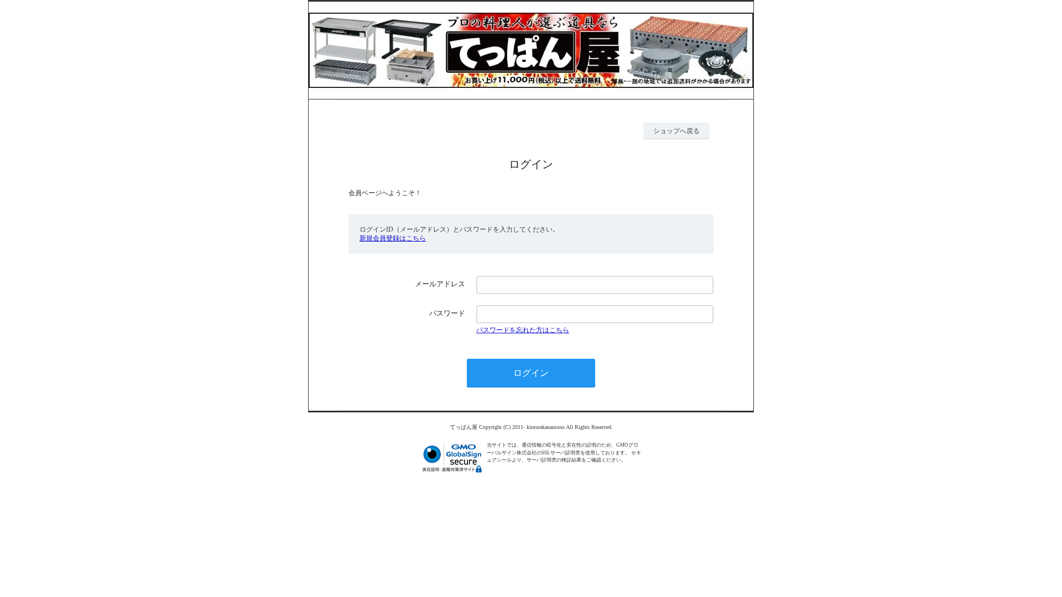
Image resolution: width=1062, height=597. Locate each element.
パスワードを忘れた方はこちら (522, 330)
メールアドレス (440, 284)
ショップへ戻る (676, 131)
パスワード (447, 313)
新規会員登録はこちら (393, 238)
